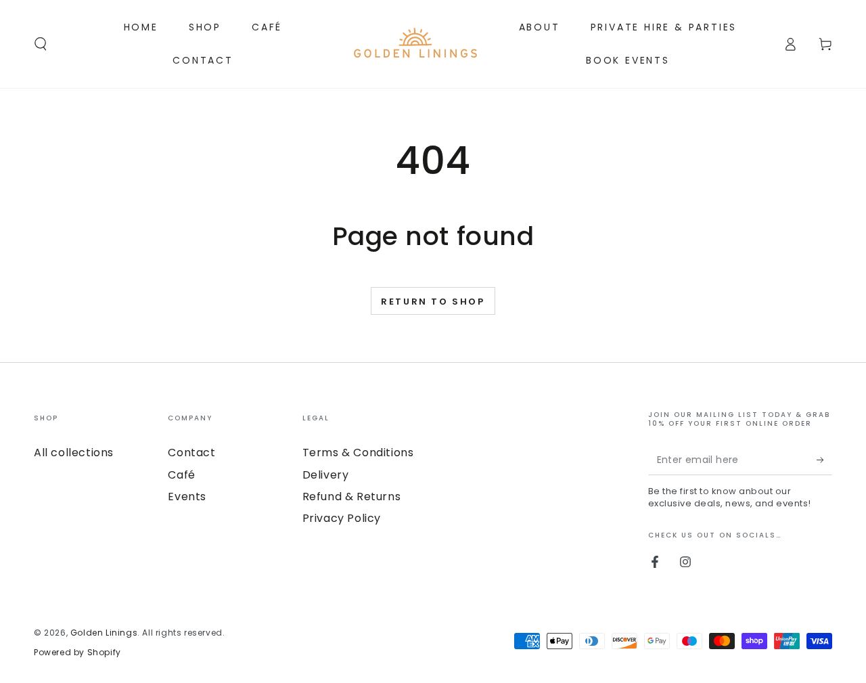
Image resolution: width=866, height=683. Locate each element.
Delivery (325, 475)
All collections (74, 452)
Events (187, 496)
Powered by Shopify (77, 652)
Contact (191, 452)
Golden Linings (103, 632)
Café (181, 475)
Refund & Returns (351, 496)
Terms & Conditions (358, 452)
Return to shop (432, 301)
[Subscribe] (824, 460)
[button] (40, 44)
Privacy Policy (341, 518)
